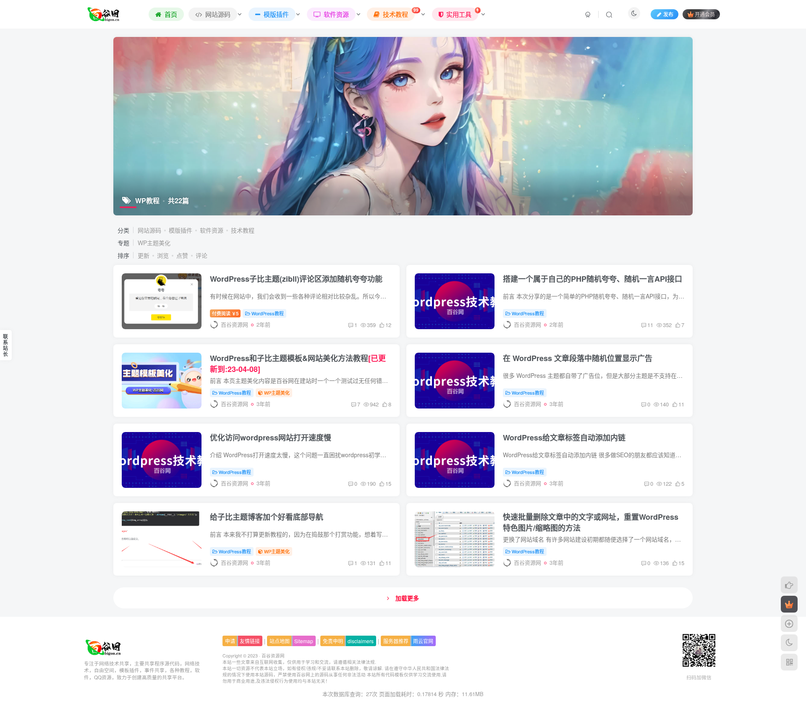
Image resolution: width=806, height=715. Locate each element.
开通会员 (705, 14)
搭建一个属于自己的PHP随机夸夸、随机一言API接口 (592, 278)
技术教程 (242, 230)
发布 (668, 14)
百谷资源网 (273, 655)
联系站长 (5, 345)
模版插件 (180, 230)
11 (650, 325)
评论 (201, 255)
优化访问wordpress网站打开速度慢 (270, 437)
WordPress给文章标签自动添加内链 (564, 437)
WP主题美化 (154, 242)
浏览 (163, 255)
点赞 (182, 255)
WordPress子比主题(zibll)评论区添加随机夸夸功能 (296, 278)
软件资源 (211, 230)
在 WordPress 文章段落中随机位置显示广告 (577, 358)
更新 (143, 255)
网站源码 (149, 230)
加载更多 (407, 598)
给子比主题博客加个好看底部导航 (266, 516)
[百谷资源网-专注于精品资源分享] (103, 646)
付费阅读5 (225, 313)
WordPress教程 (267, 313)
